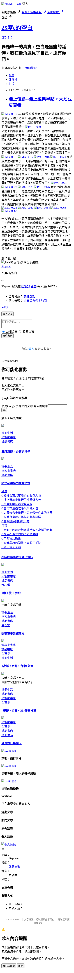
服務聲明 (38, 923)
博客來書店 (8, 437)
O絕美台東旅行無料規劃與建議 (21, 517)
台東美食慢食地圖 (35, 300)
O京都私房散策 (11, 538)
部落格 (13, 79)
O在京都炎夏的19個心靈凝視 (19, 534)
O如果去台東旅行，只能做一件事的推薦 (26, 512)
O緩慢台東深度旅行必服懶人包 (21, 495)
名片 (11, 83)
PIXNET (17, 919)
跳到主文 (7, 37)
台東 (4, 491)
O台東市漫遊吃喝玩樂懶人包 (19, 508)
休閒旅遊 (31, 68)
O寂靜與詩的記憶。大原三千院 (21, 542)
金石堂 (5, 585)
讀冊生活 (7, 433)
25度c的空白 (17, 28)
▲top (4, 306)
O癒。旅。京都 (11, 547)
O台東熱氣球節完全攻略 (16, 504)
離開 (20, 966)
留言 (33, 286)
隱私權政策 (64, 919)
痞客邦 (25, 286)
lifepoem (6, 266)
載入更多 (7, 314)
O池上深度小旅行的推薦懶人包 (21, 499)
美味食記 (29, 296)
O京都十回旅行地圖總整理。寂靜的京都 (26, 529)
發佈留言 (7, 335)
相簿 (11, 75)
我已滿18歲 (9, 966)
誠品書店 (7, 441)
